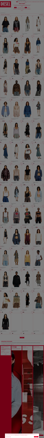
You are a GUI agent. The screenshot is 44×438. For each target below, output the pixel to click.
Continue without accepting (8, 436)
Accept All (36, 436)
